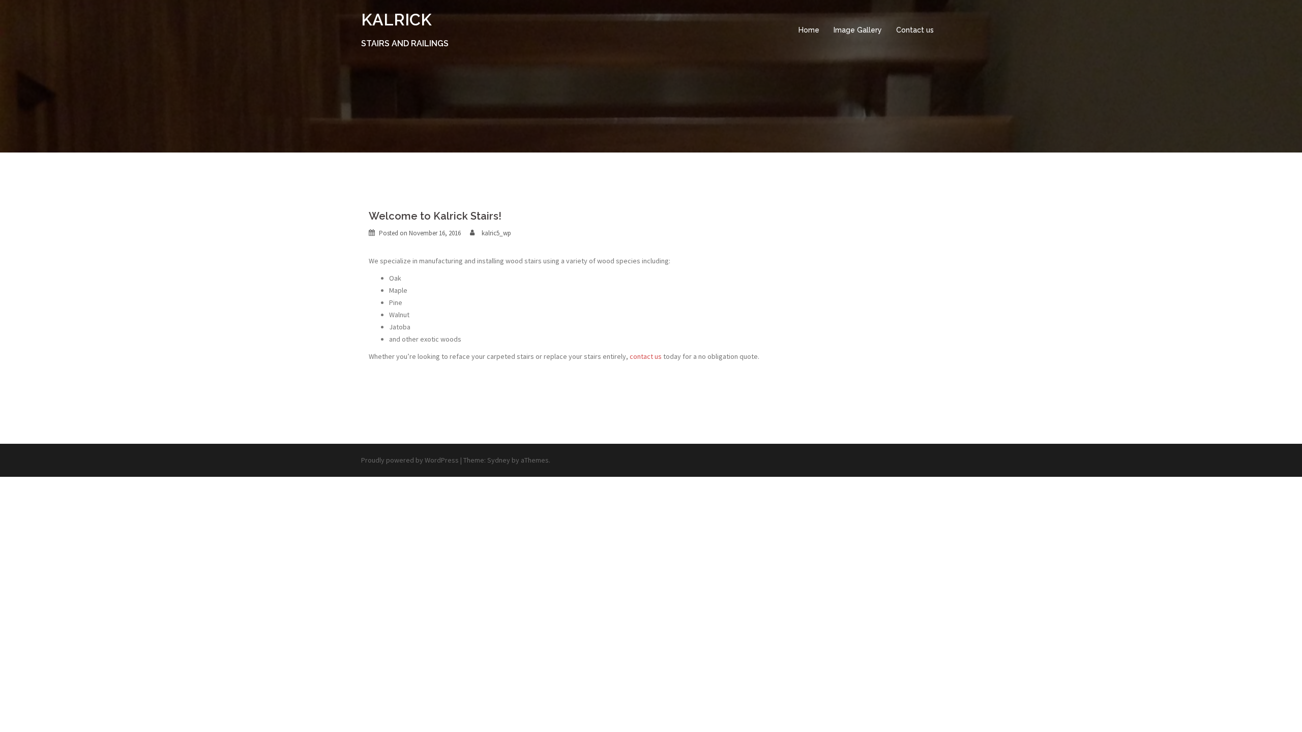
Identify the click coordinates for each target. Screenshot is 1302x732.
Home (808, 30)
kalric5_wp (496, 233)
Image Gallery (858, 30)
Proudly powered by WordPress (410, 460)
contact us (646, 356)
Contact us (915, 30)
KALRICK (396, 19)
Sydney (498, 460)
